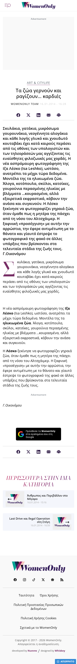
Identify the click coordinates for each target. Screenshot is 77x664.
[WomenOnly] (38, 5)
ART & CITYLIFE (38, 83)
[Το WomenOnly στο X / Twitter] (43, 580)
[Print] (58, 115)
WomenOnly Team (25, 104)
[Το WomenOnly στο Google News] (52, 580)
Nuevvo (32, 650)
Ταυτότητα (26, 595)
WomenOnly (38, 567)
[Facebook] (18, 115)
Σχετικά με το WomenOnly (38, 628)
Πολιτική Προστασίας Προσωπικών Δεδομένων (38, 607)
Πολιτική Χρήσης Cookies (38, 618)
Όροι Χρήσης (49, 595)
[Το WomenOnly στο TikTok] (34, 580)
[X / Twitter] (28, 115)
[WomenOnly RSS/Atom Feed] (62, 580)
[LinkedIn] (38, 115)
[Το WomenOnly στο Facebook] (15, 580)
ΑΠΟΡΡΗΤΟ (67, 661)
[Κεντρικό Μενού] (8, 5)
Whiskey (60, 650)
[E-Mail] (48, 115)
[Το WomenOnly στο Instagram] (24, 580)
